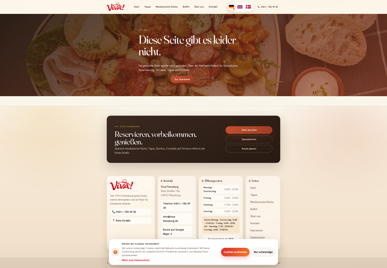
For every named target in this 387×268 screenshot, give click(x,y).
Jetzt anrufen (249, 130)
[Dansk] (248, 6)
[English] (240, 6)
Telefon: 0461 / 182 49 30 (176, 205)
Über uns (199, 6)
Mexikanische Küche (167, 6)
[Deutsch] (231, 6)
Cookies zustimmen (235, 252)
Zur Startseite (182, 79)
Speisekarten (249, 139)
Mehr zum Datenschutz (136, 260)
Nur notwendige (263, 252)
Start (136, 6)
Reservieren (205, 79)
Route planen (249, 148)
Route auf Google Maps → (173, 232)
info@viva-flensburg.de (170, 219)
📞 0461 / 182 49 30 (124, 211)
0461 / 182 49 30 (269, 6)
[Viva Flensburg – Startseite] (116, 7)
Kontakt (213, 6)
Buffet (186, 6)
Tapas (147, 6)
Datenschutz (257, 237)
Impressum (256, 230)
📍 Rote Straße (121, 220)
